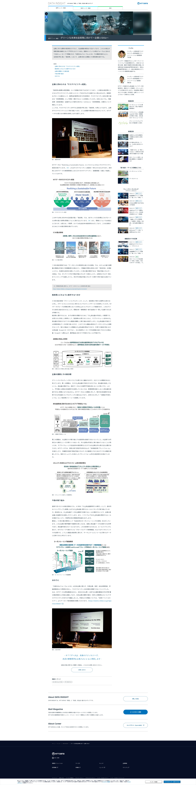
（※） (68, 168)
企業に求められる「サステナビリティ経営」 (68, 66)
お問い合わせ (82, 670)
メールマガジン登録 (135, 712)
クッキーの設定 (153, 781)
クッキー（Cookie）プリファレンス (117, 777)
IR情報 (77, 767)
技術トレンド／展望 (85, 8)
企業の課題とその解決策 (62, 71)
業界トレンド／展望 (61, 8)
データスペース (68, 682)
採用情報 (54, 767)
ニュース (101, 767)
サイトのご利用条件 (69, 777)
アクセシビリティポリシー (90, 777)
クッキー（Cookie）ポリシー (103, 777)
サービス (78, 763)
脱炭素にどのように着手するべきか (65, 69)
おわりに (57, 76)
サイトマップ (54, 777)
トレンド (58, 743)
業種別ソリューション (57, 763)
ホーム (53, 743)
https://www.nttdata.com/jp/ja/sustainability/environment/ (70, 289)
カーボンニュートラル (57, 682)
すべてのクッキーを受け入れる (172, 781)
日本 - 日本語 (56, 757)
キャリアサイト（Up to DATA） (134, 725)
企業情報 (125, 763)
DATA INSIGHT (65, 743)
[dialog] (98, 782)
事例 (110, 8)
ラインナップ (126, 767)
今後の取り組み (59, 74)
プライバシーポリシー (79, 777)
